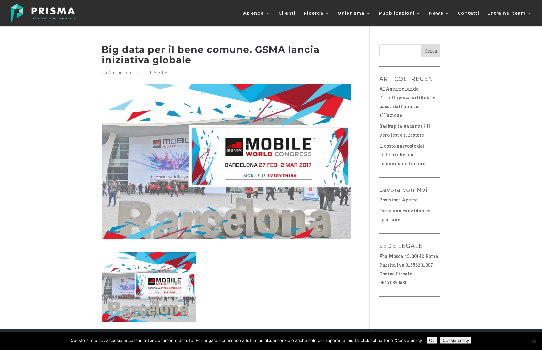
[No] (534, 341)
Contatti (468, 13)
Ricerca (313, 13)
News (436, 13)
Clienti (287, 13)
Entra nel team (506, 13)
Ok (431, 340)
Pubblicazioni (397, 13)
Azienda (253, 13)
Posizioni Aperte (398, 200)
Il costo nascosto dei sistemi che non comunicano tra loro (402, 154)
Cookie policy (456, 340)
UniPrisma (351, 13)
